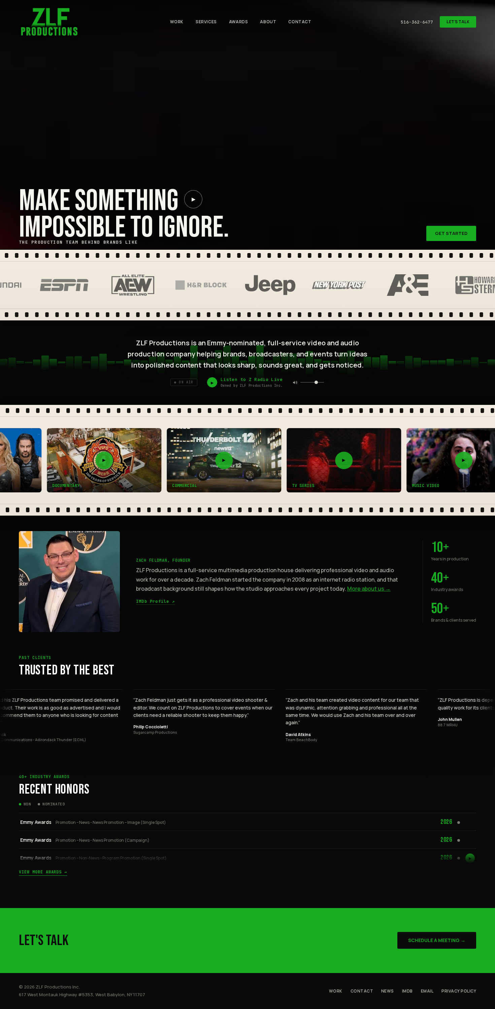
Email (427, 991)
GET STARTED (451, 233)
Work (177, 22)
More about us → (369, 588)
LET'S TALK (458, 22)
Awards (238, 22)
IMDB (407, 991)
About (268, 22)
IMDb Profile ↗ (155, 601)
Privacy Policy (458, 991)
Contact (299, 22)
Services (206, 22)
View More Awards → (43, 872)
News (387, 991)
